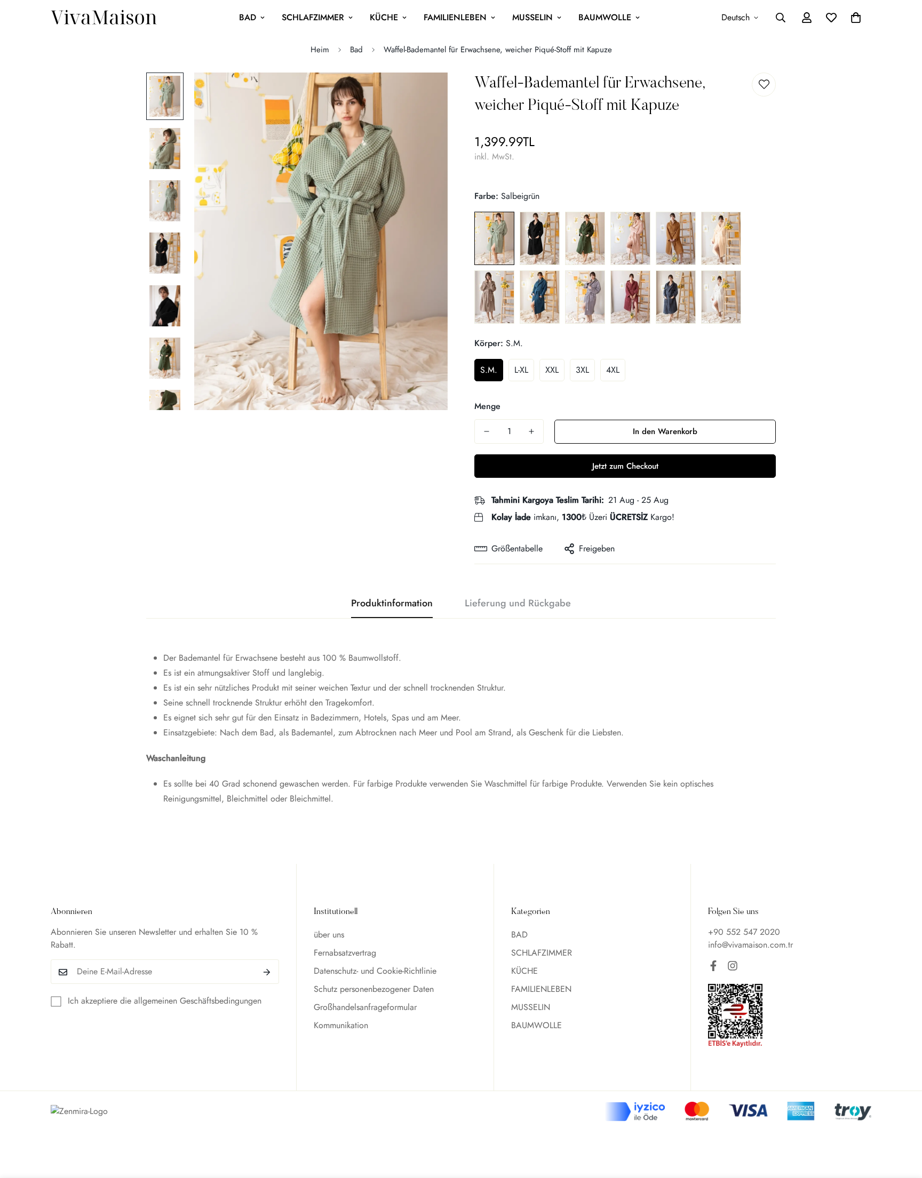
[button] (856, 17)
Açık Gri (585, 297)
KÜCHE (384, 17)
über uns (329, 935)
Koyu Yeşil (585, 238)
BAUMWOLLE (604, 17)
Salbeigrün (494, 238)
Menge (487, 406)
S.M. (488, 370)
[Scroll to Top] (901, 1120)
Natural (721, 238)
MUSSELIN (532, 17)
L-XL (521, 370)
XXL (552, 370)
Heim (320, 49)
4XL (612, 370)
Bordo (630, 297)
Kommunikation (341, 1026)
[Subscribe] (267, 972)
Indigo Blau (540, 297)
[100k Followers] (732, 965)
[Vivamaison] (104, 18)
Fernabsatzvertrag (345, 953)
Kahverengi (494, 297)
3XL (582, 370)
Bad (356, 49)
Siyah (540, 238)
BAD (247, 17)
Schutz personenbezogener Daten (374, 989)
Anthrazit (676, 297)
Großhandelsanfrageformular (365, 1007)
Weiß (721, 297)
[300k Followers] (713, 965)
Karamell (676, 238)
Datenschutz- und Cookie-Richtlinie (375, 971)
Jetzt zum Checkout (625, 466)
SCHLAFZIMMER (313, 17)
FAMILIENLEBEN (455, 17)
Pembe (630, 238)
